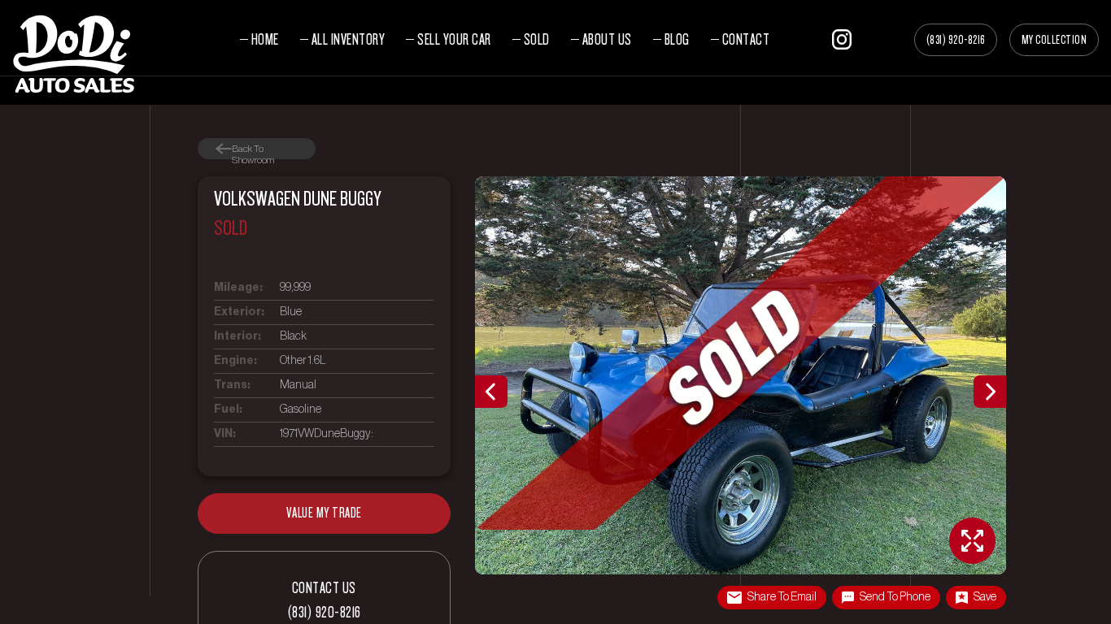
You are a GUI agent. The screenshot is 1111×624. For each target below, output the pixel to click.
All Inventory (349, 39)
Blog (677, 39)
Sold (537, 39)
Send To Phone (895, 597)
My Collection (1054, 39)
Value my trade (324, 513)
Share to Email (782, 597)
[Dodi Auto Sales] (73, 52)
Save (985, 597)
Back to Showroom (253, 149)
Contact (746, 39)
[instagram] (842, 37)
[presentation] (491, 391)
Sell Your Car (454, 39)
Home (265, 39)
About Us (607, 39)
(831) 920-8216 (955, 39)
